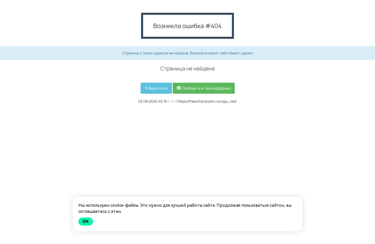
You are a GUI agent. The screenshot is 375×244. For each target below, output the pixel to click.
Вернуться (158, 88)
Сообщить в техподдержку (206, 88)
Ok (85, 221)
